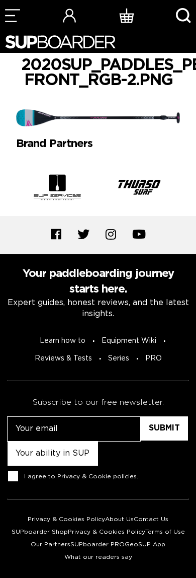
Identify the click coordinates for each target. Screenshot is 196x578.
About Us (119, 519)
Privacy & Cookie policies (97, 476)
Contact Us (151, 519)
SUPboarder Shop (40, 532)
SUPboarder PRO (97, 544)
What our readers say (98, 557)
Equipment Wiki (129, 341)
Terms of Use (165, 532)
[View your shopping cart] (126, 15)
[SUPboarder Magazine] (60, 42)
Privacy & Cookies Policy (66, 519)
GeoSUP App (145, 544)
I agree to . (81, 476)
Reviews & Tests (63, 358)
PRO (153, 358)
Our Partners (50, 544)
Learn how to (62, 341)
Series (118, 358)
